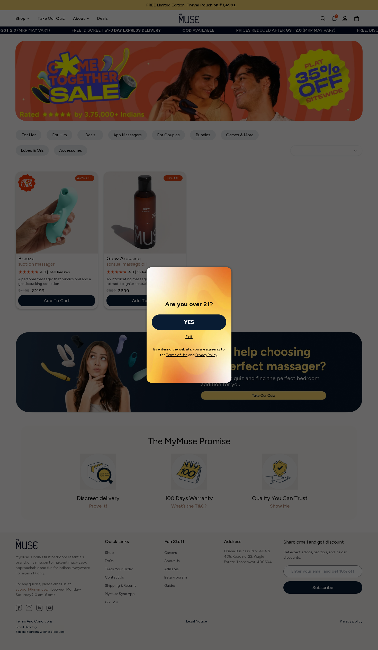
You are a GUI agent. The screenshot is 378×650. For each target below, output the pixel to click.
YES (189, 322)
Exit (189, 335)
